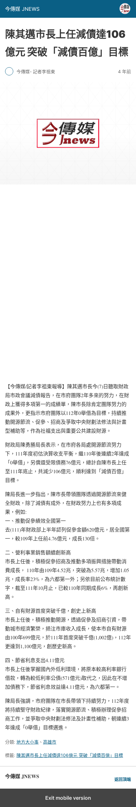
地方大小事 (27, 742)
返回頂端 (122, 779)
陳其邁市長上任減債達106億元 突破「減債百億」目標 (69, 755)
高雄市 (49, 742)
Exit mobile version (68, 798)
